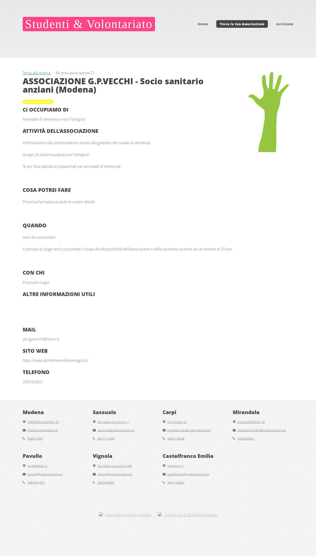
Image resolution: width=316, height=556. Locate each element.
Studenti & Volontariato (88, 24)
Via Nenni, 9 (175, 466)
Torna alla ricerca (36, 72)
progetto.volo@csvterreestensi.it (189, 430)
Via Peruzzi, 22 (177, 422)
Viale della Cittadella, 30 (43, 422)
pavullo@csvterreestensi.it (44, 474)
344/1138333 (175, 482)
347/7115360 (106, 438)
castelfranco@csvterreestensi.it (188, 474)
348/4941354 (35, 482)
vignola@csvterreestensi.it (114, 474)
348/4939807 (245, 438)
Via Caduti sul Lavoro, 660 (114, 466)
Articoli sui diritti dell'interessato (190, 514)
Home (203, 24)
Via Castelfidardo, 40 (251, 422)
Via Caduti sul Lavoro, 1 (113, 422)
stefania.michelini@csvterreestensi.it (261, 430)
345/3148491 (106, 482)
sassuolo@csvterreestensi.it (116, 430)
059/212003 (35, 438)
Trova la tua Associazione (242, 24)
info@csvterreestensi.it (42, 430)
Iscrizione (285, 24)
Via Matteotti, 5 (37, 466)
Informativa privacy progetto (128, 514)
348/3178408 (175, 438)
